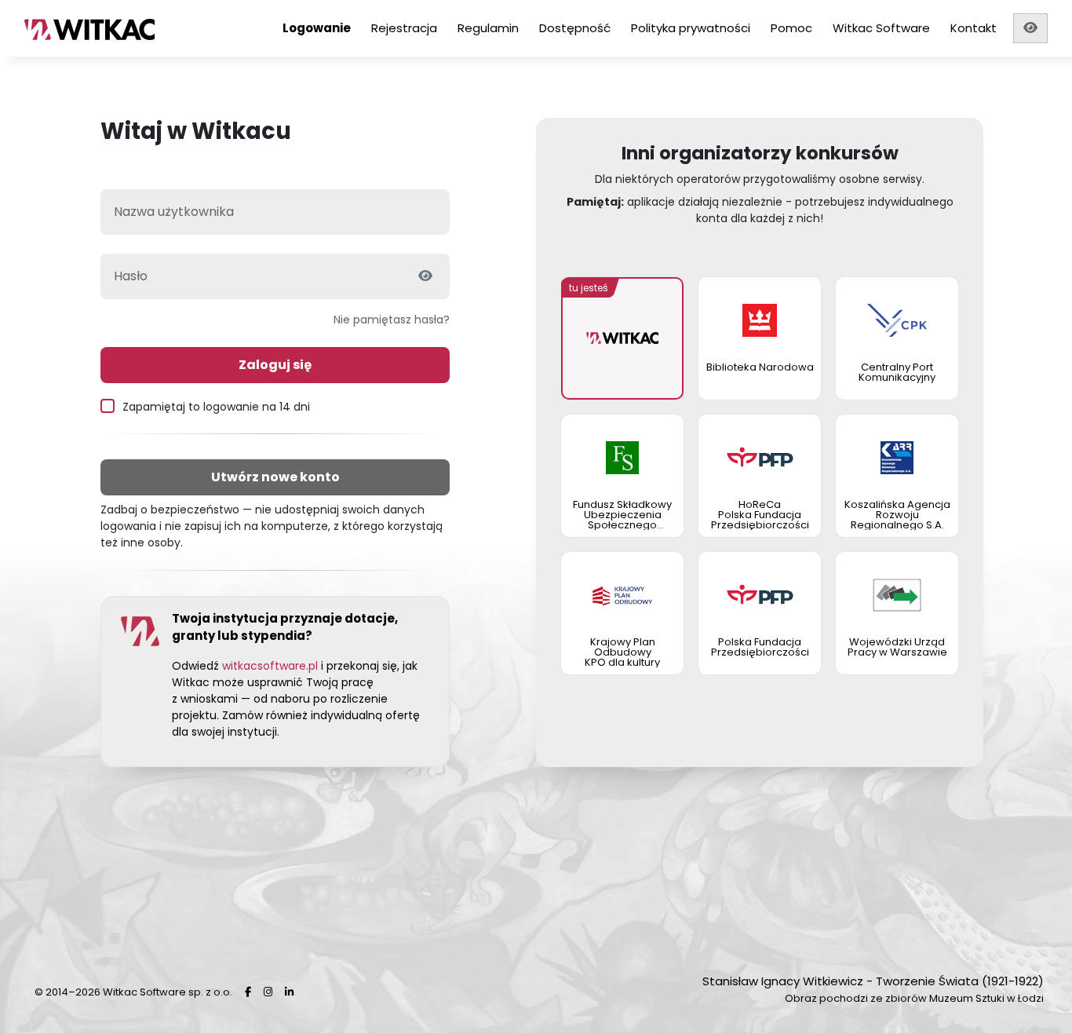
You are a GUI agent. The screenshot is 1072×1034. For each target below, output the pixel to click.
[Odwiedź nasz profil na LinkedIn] (289, 992)
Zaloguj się (275, 365)
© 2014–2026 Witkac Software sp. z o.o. (133, 992)
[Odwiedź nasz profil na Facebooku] (248, 992)
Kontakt (973, 28)
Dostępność (575, 28)
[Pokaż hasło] (425, 276)
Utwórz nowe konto (275, 477)
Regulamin (488, 28)
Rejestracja (404, 28)
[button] (1030, 28)
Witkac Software (881, 28)
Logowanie (317, 28)
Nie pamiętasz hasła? (392, 319)
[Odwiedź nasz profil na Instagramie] (268, 992)
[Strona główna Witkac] (117, 28)
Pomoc (791, 28)
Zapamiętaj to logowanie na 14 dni (216, 407)
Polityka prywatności (690, 28)
